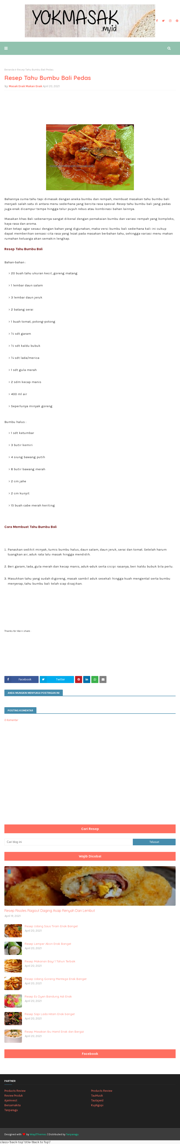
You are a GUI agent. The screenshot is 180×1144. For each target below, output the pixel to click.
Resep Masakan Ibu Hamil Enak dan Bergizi (54, 1031)
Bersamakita (12, 1105)
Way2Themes (38, 1134)
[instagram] (170, 21)
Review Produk (13, 1095)
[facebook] (157, 21)
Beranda (9, 69)
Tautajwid (97, 1100)
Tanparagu (11, 1110)
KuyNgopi (97, 1105)
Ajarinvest (10, 1100)
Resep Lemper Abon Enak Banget (48, 943)
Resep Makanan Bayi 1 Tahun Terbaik (50, 961)
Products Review (14, 1090)
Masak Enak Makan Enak (25, 86)
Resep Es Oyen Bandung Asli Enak (48, 996)
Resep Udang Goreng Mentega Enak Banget (55, 979)
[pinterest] (176, 21)
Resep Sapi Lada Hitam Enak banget (50, 1014)
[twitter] (163, 21)
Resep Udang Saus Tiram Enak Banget (51, 926)
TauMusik (97, 1095)
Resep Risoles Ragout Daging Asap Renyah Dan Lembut (49, 910)
